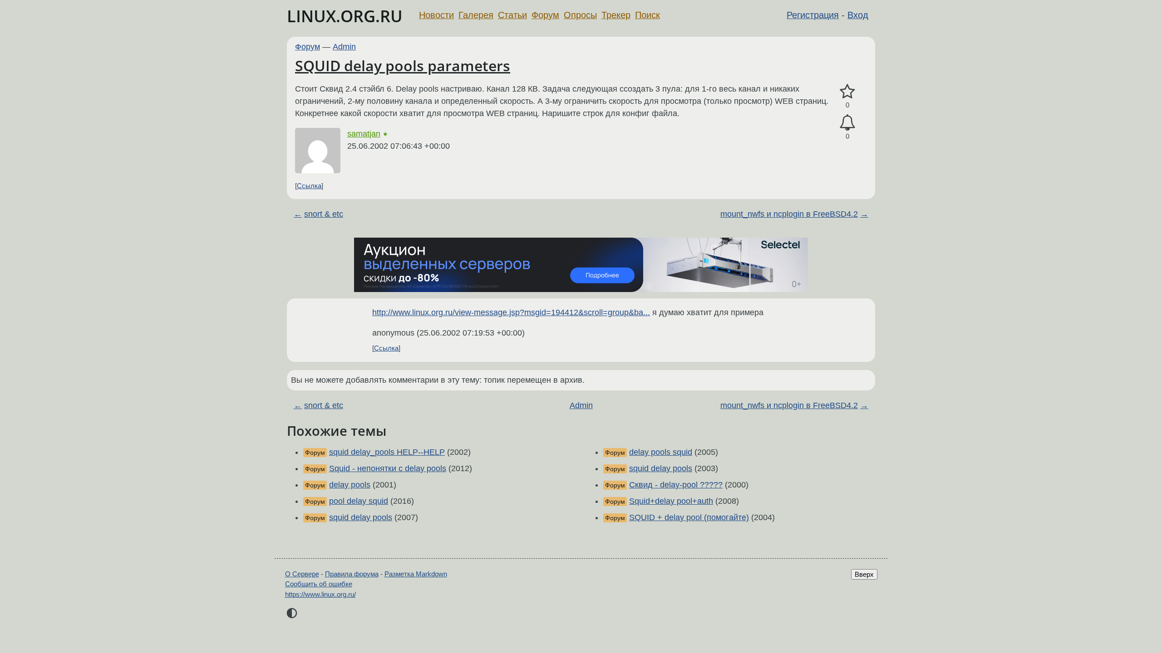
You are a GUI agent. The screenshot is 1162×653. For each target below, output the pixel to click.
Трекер (615, 15)
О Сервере (302, 574)
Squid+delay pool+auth (671, 501)
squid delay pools (360, 517)
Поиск (647, 15)
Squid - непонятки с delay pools (387, 468)
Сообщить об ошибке (318, 584)
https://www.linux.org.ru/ (320, 594)
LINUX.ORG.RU (345, 16)
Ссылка (309, 186)
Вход (857, 15)
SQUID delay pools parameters (402, 65)
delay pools (349, 484)
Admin (344, 46)
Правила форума (352, 574)
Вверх (864, 574)
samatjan (363, 133)
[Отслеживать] (847, 122)
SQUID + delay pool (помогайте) (689, 517)
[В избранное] (847, 92)
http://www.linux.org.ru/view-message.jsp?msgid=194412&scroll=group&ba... (511, 312)
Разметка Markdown (415, 574)
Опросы (580, 15)
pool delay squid (358, 501)
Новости (436, 15)
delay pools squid (660, 452)
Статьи (512, 15)
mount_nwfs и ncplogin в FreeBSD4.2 (789, 214)
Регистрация (813, 15)
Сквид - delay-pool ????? (676, 484)
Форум (545, 15)
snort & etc (323, 214)
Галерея (475, 15)
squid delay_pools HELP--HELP (387, 452)
